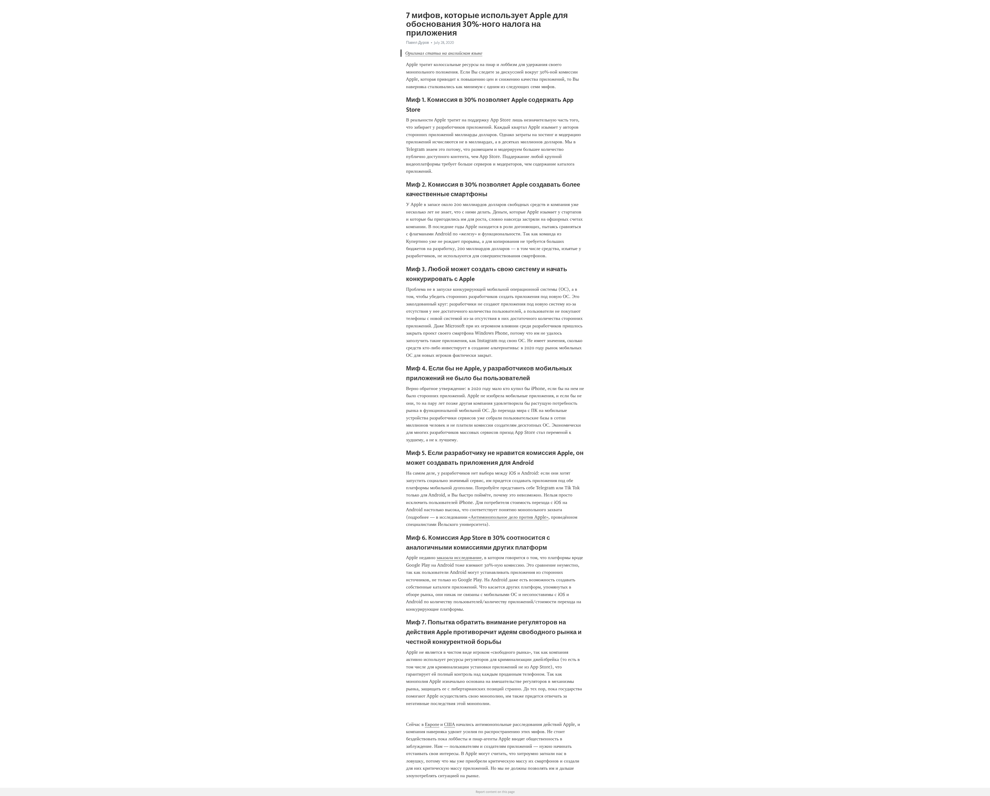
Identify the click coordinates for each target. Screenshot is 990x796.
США (449, 724)
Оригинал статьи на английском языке (443, 53)
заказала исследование (459, 557)
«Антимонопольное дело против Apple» (508, 517)
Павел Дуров (417, 42)
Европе (432, 724)
